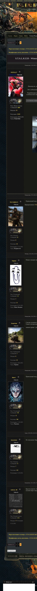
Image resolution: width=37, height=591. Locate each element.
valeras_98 (14, 490)
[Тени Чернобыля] (29, 7)
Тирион (14, 261)
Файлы (26, 36)
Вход (28, 10)
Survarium (14, 440)
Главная (10, 36)
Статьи (21, 36)
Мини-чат (8, 582)
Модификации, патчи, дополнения (18, 52)
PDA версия (19, 0)
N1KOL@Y (14, 72)
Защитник (14, 323)
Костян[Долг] (14, 202)
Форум (15, 36)
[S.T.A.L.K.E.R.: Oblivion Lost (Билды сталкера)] (20, 7)
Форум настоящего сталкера (17, 49)
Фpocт (14, 377)
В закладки (13, 0)
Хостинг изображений (28, 0)
